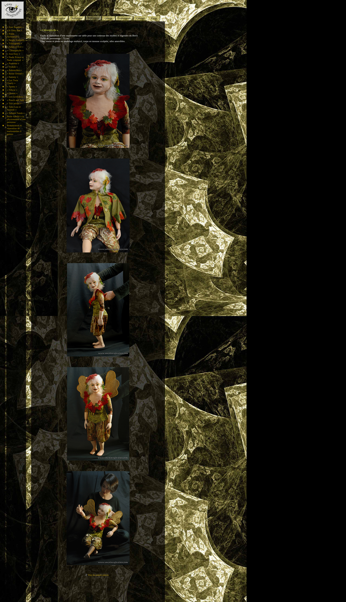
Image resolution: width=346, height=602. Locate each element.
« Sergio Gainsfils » (16, 40)
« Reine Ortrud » (15, 73)
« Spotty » (12, 86)
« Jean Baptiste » (15, 27)
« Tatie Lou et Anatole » (14, 108)
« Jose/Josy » (13, 53)
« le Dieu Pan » (14, 30)
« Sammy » (12, 77)
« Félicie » (12, 90)
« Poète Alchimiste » (13, 35)
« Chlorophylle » (15, 50)
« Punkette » (13, 63)
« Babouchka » (14, 70)
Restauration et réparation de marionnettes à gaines (14, 129)
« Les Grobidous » (16, 96)
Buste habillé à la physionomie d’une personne (16, 119)
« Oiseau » (12, 93)
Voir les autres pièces (98, 575)
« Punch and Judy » (16, 100)
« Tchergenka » (14, 43)
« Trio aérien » (14, 103)
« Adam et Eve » (15, 46)
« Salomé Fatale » (16, 113)
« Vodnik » (12, 66)
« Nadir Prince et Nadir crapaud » (15, 58)
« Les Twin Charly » (12, 82)
